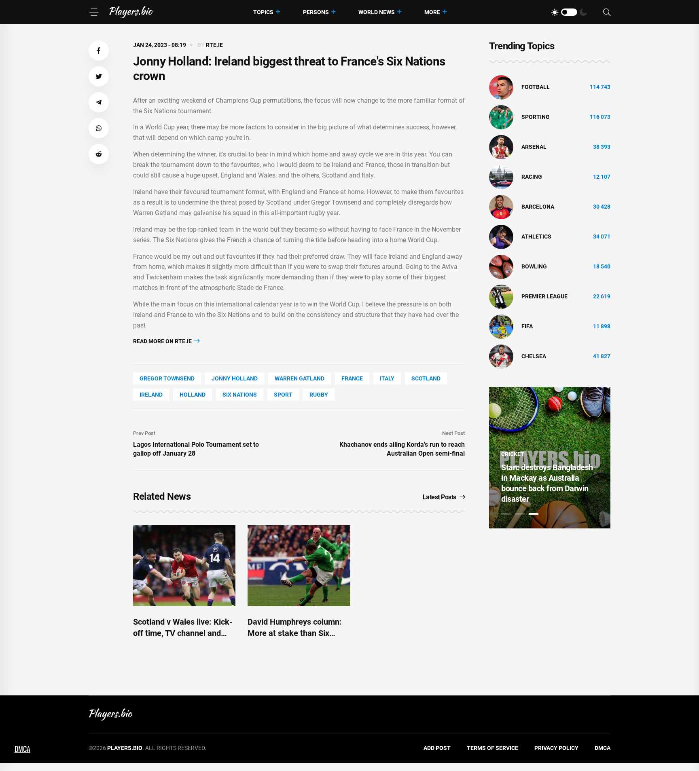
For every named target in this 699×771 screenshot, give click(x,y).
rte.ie (214, 45)
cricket (512, 454)
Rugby (318, 394)
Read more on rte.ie (163, 341)
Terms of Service (492, 748)
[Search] (606, 12)
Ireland (151, 394)
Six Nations (239, 394)
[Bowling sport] (501, 266)
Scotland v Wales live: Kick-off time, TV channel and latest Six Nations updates (183, 633)
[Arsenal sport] (501, 147)
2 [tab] (520, 514)
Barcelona (537, 206)
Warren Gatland (299, 378)
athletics (536, 236)
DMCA (602, 748)
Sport (283, 394)
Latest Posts (439, 497)
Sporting (535, 117)
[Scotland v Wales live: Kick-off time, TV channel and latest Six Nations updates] (184, 565)
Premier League (544, 296)
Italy (387, 378)
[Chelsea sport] (501, 356)
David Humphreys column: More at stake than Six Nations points (295, 633)
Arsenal (533, 147)
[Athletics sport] (501, 236)
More (432, 12)
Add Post (437, 748)
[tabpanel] (549, 457)
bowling (534, 266)
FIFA (527, 326)
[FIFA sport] (501, 326)
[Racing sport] (501, 176)
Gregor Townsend (167, 378)
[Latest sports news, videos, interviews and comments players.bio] (131, 12)
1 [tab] (506, 514)
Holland (192, 394)
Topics (263, 12)
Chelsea (533, 356)
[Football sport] (501, 87)
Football (535, 87)
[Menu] (94, 12)
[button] (99, 50)
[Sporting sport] (501, 117)
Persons (316, 12)
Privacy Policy (556, 748)
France (352, 378)
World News (376, 12)
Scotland (426, 378)
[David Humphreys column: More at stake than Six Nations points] (299, 565)
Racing (531, 176)
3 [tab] (533, 514)
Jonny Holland (235, 378)
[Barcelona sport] (501, 206)
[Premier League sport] (501, 296)
